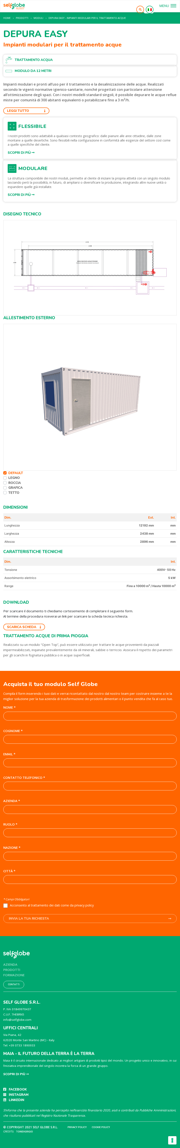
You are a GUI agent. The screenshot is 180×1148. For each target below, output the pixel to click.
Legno (14, 478)
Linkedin (16, 1100)
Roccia (14, 483)
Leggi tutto (18, 111)
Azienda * (11, 801)
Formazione (14, 975)
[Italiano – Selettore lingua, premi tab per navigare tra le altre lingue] (149, 9)
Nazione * (11, 847)
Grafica (15, 487)
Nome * (9, 707)
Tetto (13, 493)
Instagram (19, 1094)
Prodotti (11, 969)
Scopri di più (20, 152)
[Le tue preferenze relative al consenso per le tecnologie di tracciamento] (172, 1140)
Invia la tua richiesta (29, 918)
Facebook (18, 1089)
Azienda (10, 964)
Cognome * (13, 731)
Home (7, 18)
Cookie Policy (101, 1127)
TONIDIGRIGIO (24, 1131)
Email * (9, 754)
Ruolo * (10, 824)
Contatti (14, 984)
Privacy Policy (77, 1127)
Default (15, 473)
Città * (9, 871)
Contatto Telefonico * (24, 777)
